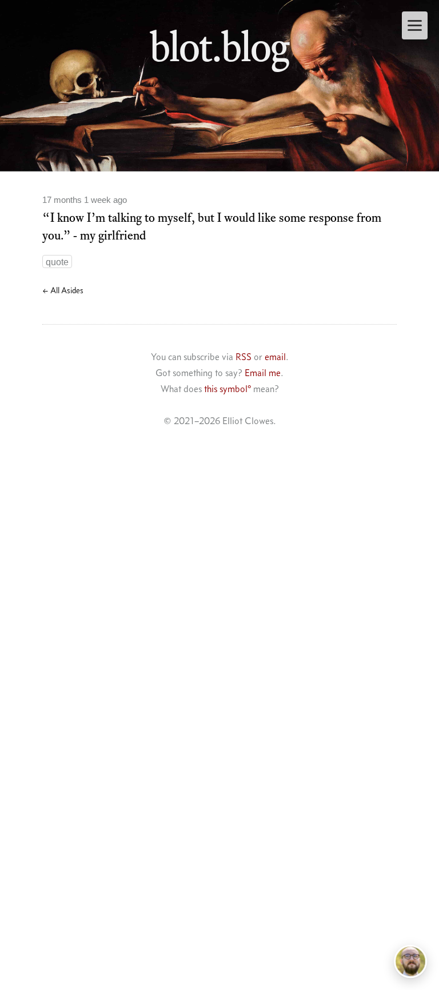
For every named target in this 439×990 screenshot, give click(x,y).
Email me (263, 372)
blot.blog (219, 46)
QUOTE (57, 262)
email (275, 356)
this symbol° (227, 388)
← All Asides (62, 290)
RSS (244, 356)
